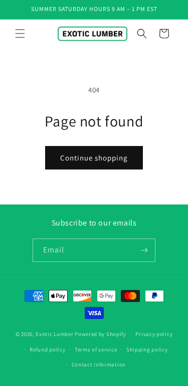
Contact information (99, 364)
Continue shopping (94, 157)
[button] (20, 33)
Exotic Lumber (54, 334)
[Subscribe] (144, 250)
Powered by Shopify (100, 334)
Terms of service (96, 349)
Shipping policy (147, 349)
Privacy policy (153, 334)
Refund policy (47, 349)
